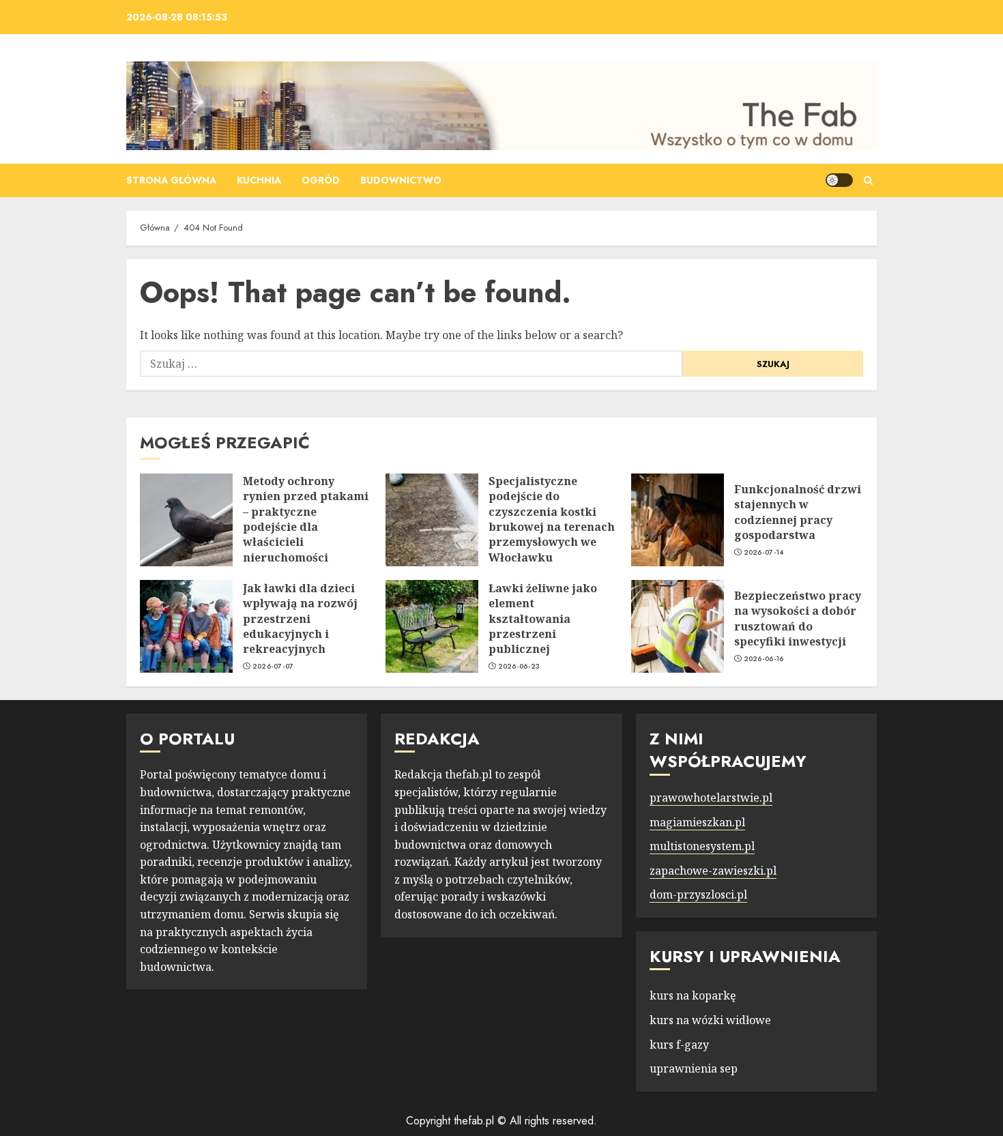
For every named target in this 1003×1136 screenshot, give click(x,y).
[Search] (868, 180)
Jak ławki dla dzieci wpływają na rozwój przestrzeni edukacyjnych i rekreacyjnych (300, 619)
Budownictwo (400, 180)
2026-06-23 (519, 666)
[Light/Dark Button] (839, 180)
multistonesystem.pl (702, 846)
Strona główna (171, 180)
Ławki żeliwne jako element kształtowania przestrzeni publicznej (543, 619)
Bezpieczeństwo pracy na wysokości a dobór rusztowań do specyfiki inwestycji (797, 618)
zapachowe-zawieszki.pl (713, 870)
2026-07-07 (273, 666)
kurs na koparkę (693, 995)
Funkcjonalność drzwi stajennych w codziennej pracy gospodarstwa (797, 512)
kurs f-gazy (679, 1044)
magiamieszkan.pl (697, 822)
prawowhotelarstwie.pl (711, 797)
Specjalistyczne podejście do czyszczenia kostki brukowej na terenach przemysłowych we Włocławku (552, 519)
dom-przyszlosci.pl (698, 894)
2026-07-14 (764, 552)
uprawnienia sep (694, 1068)
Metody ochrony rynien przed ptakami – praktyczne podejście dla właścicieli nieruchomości (305, 519)
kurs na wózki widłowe (710, 1020)
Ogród (321, 180)
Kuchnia (259, 180)
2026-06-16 (764, 659)
